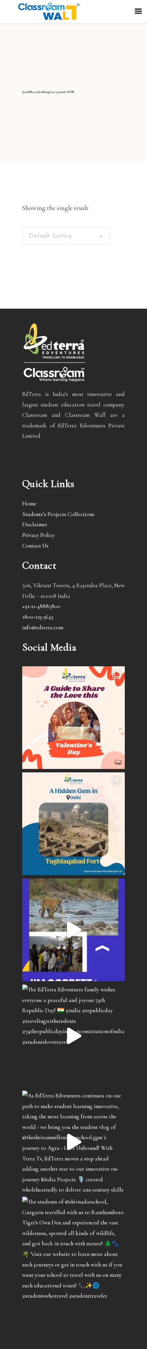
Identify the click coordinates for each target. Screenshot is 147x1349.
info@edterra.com (42, 627)
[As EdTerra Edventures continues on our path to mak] (73, 1142)
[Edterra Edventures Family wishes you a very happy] (73, 717)
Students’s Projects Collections (58, 514)
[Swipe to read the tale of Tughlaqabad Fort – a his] (73, 823)
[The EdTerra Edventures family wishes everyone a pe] (73, 1036)
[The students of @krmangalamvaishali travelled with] (73, 929)
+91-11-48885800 (41, 606)
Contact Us (35, 545)
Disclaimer (34, 524)
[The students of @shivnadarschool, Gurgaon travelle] (73, 1248)
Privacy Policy (38, 535)
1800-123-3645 (37, 616)
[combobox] (66, 235)
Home (29, 503)
